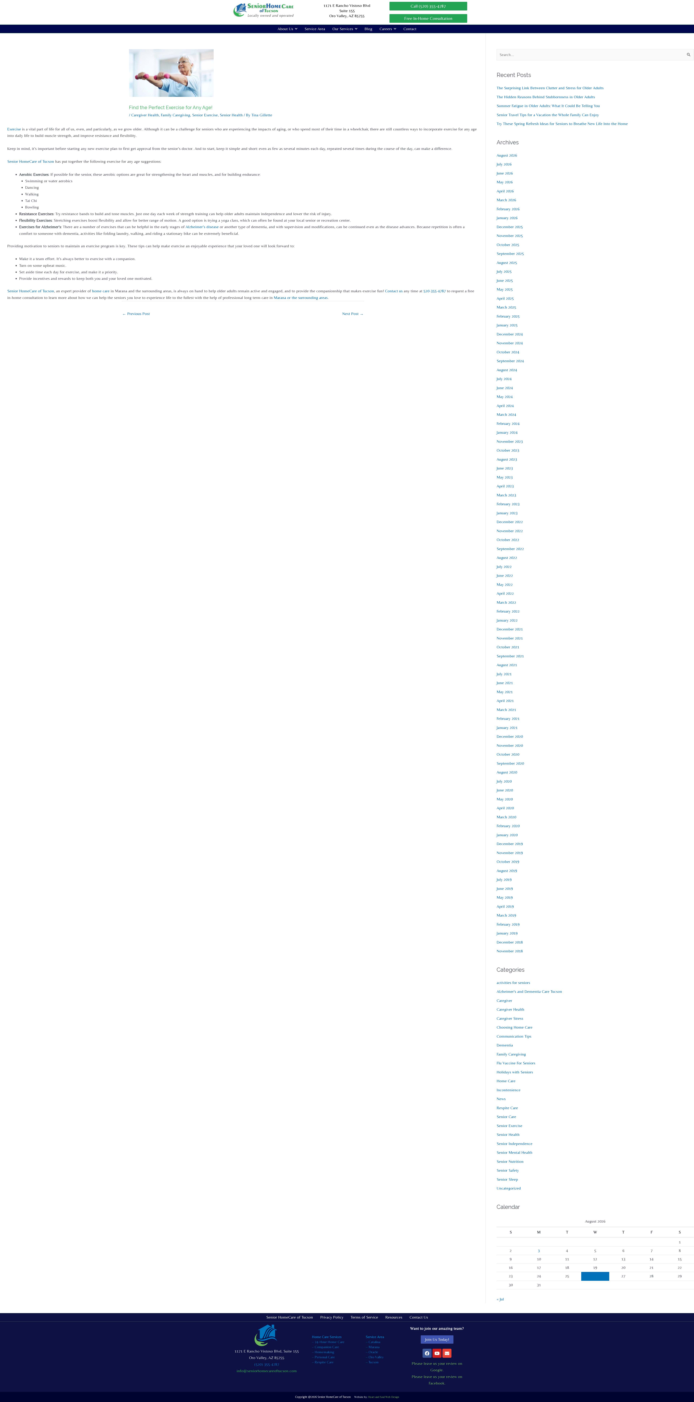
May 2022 (505, 584)
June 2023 (505, 468)
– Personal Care (323, 1357)
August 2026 (507, 155)
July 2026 (504, 164)
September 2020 (510, 763)
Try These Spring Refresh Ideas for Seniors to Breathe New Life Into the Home (562, 123)
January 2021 (507, 727)
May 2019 (505, 897)
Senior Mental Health (514, 1152)
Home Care (506, 1081)
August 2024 (507, 370)
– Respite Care (323, 1362)
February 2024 (508, 423)
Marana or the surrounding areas (301, 297)
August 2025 (507, 262)
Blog (368, 29)
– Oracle (372, 1352)
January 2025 (507, 325)
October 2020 (508, 754)
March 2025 (506, 307)
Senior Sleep (507, 1179)
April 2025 (505, 298)
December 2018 (510, 942)
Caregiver (504, 1000)
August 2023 (507, 459)
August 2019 (507, 870)
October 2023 (508, 450)
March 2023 (506, 495)
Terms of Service (364, 1317)
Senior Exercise (205, 115)
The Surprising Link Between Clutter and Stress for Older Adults (550, 88)
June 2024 (505, 388)
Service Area (315, 29)
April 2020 (505, 808)
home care (101, 291)
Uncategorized (509, 1188)
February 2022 (508, 611)
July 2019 (504, 879)
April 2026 (505, 191)
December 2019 (510, 843)
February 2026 (508, 209)
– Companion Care (325, 1347)
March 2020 (506, 817)
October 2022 (508, 539)
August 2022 (507, 557)
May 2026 (505, 182)
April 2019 (505, 906)
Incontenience (508, 1090)
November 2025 (510, 235)
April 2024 (505, 405)
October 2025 (508, 244)
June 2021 (505, 682)
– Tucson (372, 1362)
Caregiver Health (145, 115)
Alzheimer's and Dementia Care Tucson (529, 991)
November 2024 (510, 343)
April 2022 (505, 593)
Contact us (394, 291)
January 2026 (507, 218)
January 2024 (507, 432)
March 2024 (506, 414)
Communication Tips (514, 1036)
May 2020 (505, 799)
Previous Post (136, 313)
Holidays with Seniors (515, 1072)
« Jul (500, 1299)
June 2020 (505, 790)
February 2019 (508, 924)
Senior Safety (508, 1170)
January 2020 (507, 835)
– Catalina (373, 1342)
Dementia (505, 1045)
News (501, 1099)
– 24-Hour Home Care (328, 1342)
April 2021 (505, 700)
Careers (386, 29)
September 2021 (510, 656)
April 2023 (505, 486)
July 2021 (504, 674)
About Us (285, 29)
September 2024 (510, 361)
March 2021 (506, 709)
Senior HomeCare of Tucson (30, 161)
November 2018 (510, 951)
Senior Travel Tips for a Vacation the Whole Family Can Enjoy (548, 115)
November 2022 (510, 531)
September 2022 (510, 548)
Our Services (342, 29)
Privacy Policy (331, 1317)
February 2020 (508, 826)
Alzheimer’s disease (202, 227)
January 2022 (507, 620)
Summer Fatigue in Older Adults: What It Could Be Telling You (548, 106)
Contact (409, 29)
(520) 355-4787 (266, 1364)
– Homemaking (323, 1352)
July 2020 (504, 781)
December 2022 (510, 522)
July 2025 (504, 271)
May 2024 (505, 396)
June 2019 (505, 888)
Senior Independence (514, 1143)
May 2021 (505, 692)
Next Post (353, 313)
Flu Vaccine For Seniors (516, 1063)
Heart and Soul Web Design (383, 1396)
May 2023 (505, 477)
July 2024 (504, 378)
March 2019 (506, 915)
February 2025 (508, 316)
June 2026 (505, 173)
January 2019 (507, 933)
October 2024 (508, 352)
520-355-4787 (434, 291)
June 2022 (505, 575)
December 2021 (510, 629)
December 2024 (510, 334)
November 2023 (510, 441)
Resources (393, 1317)
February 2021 (508, 718)
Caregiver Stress (510, 1018)
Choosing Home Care (514, 1027)
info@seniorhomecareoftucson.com (267, 1371)
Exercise (14, 129)
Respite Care (507, 1108)
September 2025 (510, 253)
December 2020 (510, 736)
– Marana (373, 1347)
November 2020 (510, 745)
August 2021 (507, 665)
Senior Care (506, 1116)
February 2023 (508, 504)
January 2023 (507, 513)
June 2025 (505, 280)
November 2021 (510, 638)
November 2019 (510, 852)
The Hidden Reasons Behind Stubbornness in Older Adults (546, 97)
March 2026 (506, 200)
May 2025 (505, 289)
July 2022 (504, 566)
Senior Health (231, 115)
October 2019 (508, 861)
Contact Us (419, 1317)
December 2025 (510, 227)
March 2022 (506, 602)
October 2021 (508, 647)
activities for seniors (513, 982)
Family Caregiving (175, 115)
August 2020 (507, 772)
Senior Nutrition (510, 1161)
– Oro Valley (375, 1357)
